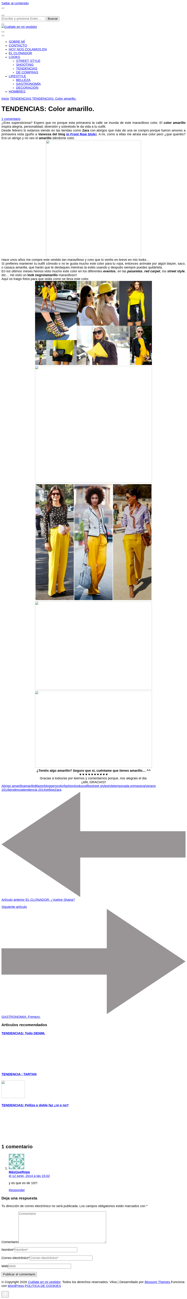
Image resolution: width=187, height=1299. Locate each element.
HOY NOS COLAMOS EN (28, 49)
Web (4, 1266)
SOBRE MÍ (17, 41)
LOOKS (14, 57)
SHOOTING (25, 64)
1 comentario (10, 119)
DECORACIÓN (27, 87)
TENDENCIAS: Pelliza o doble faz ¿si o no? (35, 1105)
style (110, 786)
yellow (50, 790)
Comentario (9, 1242)
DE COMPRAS (27, 72)
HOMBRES (17, 91)
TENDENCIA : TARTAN (19, 1074)
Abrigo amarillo (12, 786)
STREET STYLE (28, 61)
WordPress (16, 1286)
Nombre (7, 1250)
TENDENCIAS (26, 68)
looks (78, 786)
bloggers (50, 786)
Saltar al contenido (15, 3)
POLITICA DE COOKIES (43, 1286)
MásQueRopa (19, 1172)
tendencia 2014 (34, 790)
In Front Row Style (81, 134)
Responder (17, 1190)
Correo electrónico (15, 1258)
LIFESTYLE (17, 76)
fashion (69, 786)
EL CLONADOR (20, 53)
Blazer (39, 786)
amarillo (29, 786)
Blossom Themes (157, 1282)
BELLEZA (23, 80)
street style (99, 786)
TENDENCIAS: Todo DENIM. (23, 1033)
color (60, 786)
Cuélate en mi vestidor (44, 1282)
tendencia (16, 790)
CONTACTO (18, 45)
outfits (86, 786)
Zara (58, 790)
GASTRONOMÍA (28, 84)
